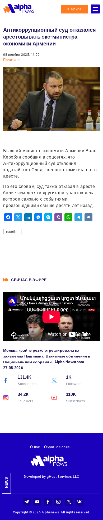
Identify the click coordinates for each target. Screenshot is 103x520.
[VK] (88, 217)
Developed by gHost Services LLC (51, 477)
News (6, 482)
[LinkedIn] (28, 217)
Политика (11, 60)
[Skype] (48, 217)
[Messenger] (38, 217)
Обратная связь (58, 447)
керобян (12, 232)
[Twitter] (18, 217)
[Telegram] (78, 217)
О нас (35, 447)
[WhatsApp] (68, 217)
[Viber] (58, 217)
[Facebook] (8, 217)
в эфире (74, 9)
